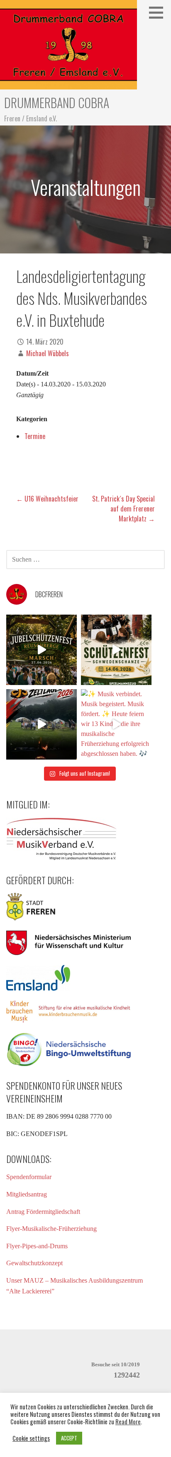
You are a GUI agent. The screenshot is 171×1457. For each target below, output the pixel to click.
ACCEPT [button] (69, 1438)
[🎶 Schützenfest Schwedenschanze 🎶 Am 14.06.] (116, 650)
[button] (159, 12)
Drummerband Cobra (56, 102)
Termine (34, 436)
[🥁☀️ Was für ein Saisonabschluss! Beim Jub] (41, 650)
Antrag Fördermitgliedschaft (43, 1211)
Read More (128, 1422)
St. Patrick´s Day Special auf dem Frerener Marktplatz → (123, 508)
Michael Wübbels (47, 353)
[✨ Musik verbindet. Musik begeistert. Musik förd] (116, 724)
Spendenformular (28, 1176)
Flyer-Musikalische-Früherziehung (51, 1228)
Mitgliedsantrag (26, 1194)
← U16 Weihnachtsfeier (47, 499)
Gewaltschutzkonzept (34, 1262)
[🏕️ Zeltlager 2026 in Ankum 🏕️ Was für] (41, 724)
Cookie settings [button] (31, 1438)
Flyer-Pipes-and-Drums (37, 1246)
